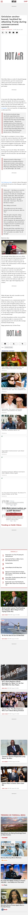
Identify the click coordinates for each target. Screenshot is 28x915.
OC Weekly (4, 108)
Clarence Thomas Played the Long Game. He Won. (13, 757)
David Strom (5, 615)
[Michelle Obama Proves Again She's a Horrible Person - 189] (14, 896)
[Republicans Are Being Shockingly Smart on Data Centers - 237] (14, 824)
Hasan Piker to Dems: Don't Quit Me (13, 784)
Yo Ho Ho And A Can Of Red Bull (13, 635)
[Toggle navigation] (2, 1)
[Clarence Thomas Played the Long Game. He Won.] (14, 747)
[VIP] (25, 1)
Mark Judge (4, 688)
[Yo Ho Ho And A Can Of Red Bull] (14, 626)
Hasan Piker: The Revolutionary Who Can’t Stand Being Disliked (13, 709)
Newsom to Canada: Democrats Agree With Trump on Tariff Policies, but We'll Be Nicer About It (15, 573)
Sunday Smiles (9, 563)
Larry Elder (4, 788)
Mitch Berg (4, 638)
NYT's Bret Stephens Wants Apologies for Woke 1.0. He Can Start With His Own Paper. (13, 683)
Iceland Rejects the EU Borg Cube (13, 567)
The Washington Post (6, 182)
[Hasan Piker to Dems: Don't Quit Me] (14, 774)
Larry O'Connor (6, 29)
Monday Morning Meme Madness (11, 858)
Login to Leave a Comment (14, 514)
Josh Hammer (5, 761)
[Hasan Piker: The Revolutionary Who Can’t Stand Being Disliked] (14, 699)
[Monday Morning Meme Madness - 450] (14, 848)
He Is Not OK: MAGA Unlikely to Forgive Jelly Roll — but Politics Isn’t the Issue (13, 881)
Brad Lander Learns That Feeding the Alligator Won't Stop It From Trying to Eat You (15, 583)
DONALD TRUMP (8, 347)
